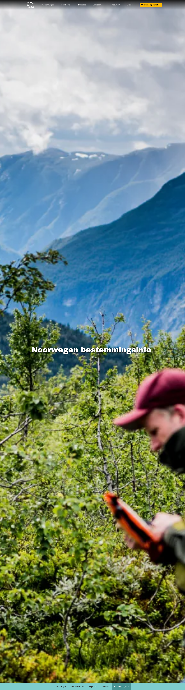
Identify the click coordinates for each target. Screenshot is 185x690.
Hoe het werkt (114, 5)
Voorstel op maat (149, 5)
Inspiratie (82, 5)
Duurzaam (97, 5)
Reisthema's (66, 5)
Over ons (130, 5)
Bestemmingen (47, 5)
